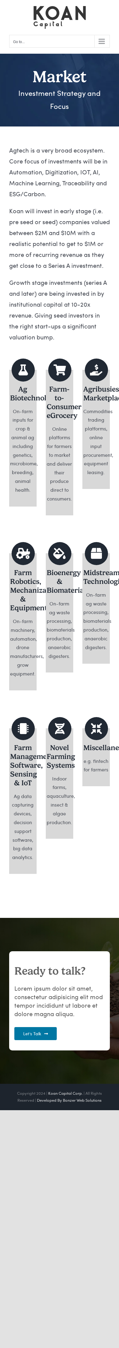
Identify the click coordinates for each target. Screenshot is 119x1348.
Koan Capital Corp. (65, 1093)
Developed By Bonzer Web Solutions (69, 1100)
